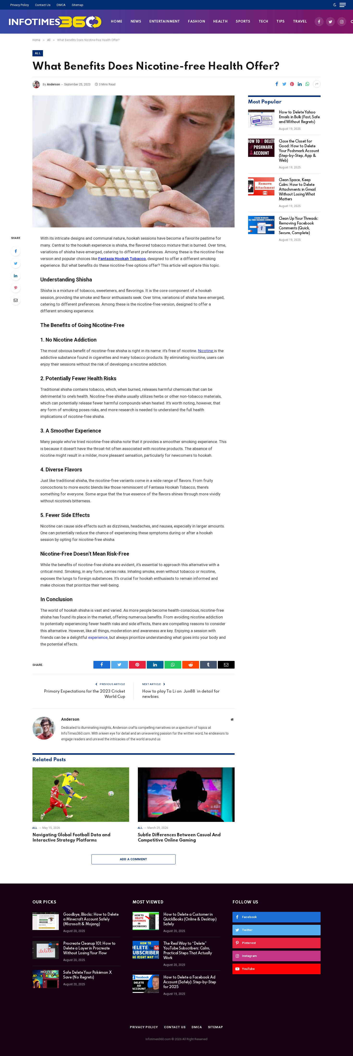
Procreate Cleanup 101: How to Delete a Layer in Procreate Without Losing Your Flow (89, 948)
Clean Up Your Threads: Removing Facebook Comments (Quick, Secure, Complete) (298, 226)
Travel (300, 21)
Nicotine (206, 351)
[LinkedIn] (15, 275)
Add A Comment (133, 859)
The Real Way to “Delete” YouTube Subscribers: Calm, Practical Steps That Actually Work (187, 951)
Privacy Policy (19, 5)
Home (116, 21)
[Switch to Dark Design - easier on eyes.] (334, 4)
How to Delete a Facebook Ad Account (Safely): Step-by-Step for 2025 (189, 982)
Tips (280, 21)
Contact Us (42, 5)
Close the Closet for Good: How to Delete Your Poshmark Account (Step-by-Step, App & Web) (299, 151)
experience (98, 637)
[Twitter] (15, 263)
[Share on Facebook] (276, 84)
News (136, 21)
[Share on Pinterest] (292, 84)
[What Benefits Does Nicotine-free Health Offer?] (133, 161)
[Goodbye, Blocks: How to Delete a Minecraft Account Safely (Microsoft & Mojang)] (45, 921)
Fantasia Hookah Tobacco (122, 258)
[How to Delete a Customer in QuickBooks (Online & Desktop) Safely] (146, 921)
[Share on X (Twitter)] (284, 84)
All (38, 53)
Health (220, 21)
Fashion (196, 21)
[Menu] (343, 5)
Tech (263, 21)
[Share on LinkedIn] (299, 84)
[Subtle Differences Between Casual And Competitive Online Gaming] (186, 794)
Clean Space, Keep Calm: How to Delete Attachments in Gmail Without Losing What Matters (297, 189)
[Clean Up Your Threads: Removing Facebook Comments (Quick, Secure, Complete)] (261, 225)
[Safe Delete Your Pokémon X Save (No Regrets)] (45, 979)
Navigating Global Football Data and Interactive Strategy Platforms (71, 837)
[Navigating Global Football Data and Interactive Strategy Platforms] (80, 794)
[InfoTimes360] (55, 22)
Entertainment (164, 21)
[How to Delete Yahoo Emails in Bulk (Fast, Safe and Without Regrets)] (261, 119)
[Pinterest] (15, 288)
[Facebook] (15, 251)
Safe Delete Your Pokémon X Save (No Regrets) (87, 975)
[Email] (15, 300)
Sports (243, 21)
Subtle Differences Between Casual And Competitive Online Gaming (179, 837)
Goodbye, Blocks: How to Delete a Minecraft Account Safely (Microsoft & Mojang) (90, 919)
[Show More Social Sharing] (317, 84)
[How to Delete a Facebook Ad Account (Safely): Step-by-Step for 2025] (146, 984)
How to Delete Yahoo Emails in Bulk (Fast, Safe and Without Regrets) (299, 117)
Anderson (53, 84)
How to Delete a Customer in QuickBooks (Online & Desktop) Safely (190, 919)
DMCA (61, 5)
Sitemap (77, 5)
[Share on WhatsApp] (307, 84)
